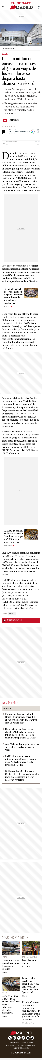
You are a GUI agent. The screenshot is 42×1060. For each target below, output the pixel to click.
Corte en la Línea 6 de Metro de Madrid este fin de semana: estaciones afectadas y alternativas (10, 1004)
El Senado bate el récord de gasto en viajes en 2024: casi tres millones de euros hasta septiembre (13, 296)
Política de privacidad (26, 1045)
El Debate (14, 120)
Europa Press (8, 545)
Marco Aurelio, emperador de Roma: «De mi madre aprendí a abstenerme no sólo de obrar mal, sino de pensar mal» (21, 718)
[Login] (39, 7)
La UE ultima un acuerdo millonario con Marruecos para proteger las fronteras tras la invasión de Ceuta (20, 760)
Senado (12, 614)
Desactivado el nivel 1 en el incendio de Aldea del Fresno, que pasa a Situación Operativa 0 (30, 985)
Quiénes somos (13, 1043)
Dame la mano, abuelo (29, 961)
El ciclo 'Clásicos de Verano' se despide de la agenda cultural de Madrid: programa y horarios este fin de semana (31, 1011)
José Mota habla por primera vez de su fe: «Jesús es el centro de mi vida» (22, 747)
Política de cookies (21, 1048)
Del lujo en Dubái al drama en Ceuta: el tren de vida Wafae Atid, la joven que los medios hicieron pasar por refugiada (22, 775)
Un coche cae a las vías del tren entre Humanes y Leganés (10, 964)
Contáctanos (28, 1043)
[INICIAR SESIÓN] (39, 7)
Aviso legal (10, 1045)
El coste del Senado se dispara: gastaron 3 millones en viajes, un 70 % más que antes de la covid (14, 536)
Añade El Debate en (22, 132)
